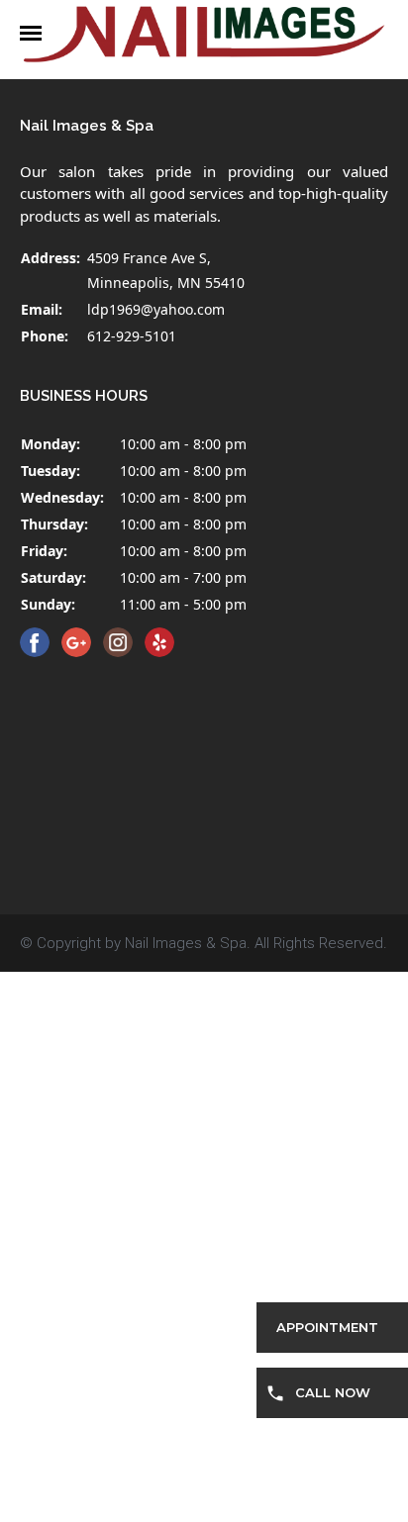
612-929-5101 (131, 336)
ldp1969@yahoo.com (156, 309)
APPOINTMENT (327, 1327)
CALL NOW (332, 1392)
